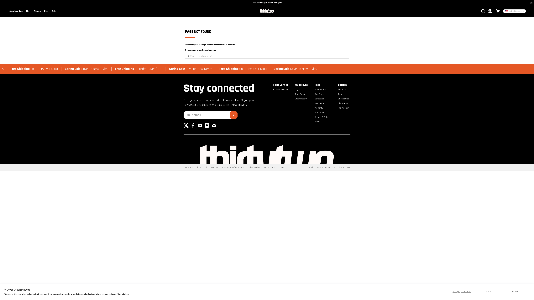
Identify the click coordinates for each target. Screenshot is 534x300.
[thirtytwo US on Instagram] (206, 127)
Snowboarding (16, 11)
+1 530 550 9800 (280, 89)
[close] (531, 3)
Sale (54, 11)
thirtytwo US (327, 167)
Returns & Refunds (323, 117)
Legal (282, 167)
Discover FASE (344, 103)
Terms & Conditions (192, 167)
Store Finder (320, 112)
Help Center (320, 103)
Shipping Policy (211, 167)
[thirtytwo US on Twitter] (186, 127)
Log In (297, 89)
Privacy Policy (254, 167)
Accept (488, 291)
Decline (515, 291)
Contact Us (319, 98)
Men (28, 11)
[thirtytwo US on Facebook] (193, 127)
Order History (301, 98)
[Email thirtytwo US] (213, 127)
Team (340, 94)
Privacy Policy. (123, 294)
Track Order (300, 94)
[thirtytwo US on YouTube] (199, 127)
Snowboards (343, 98)
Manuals (318, 121)
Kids (46, 11)
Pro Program (343, 108)
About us (342, 89)
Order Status (320, 89)
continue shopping (207, 50)
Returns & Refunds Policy (233, 167)
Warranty (319, 108)
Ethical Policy (269, 167)
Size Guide (319, 94)
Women (37, 11)
